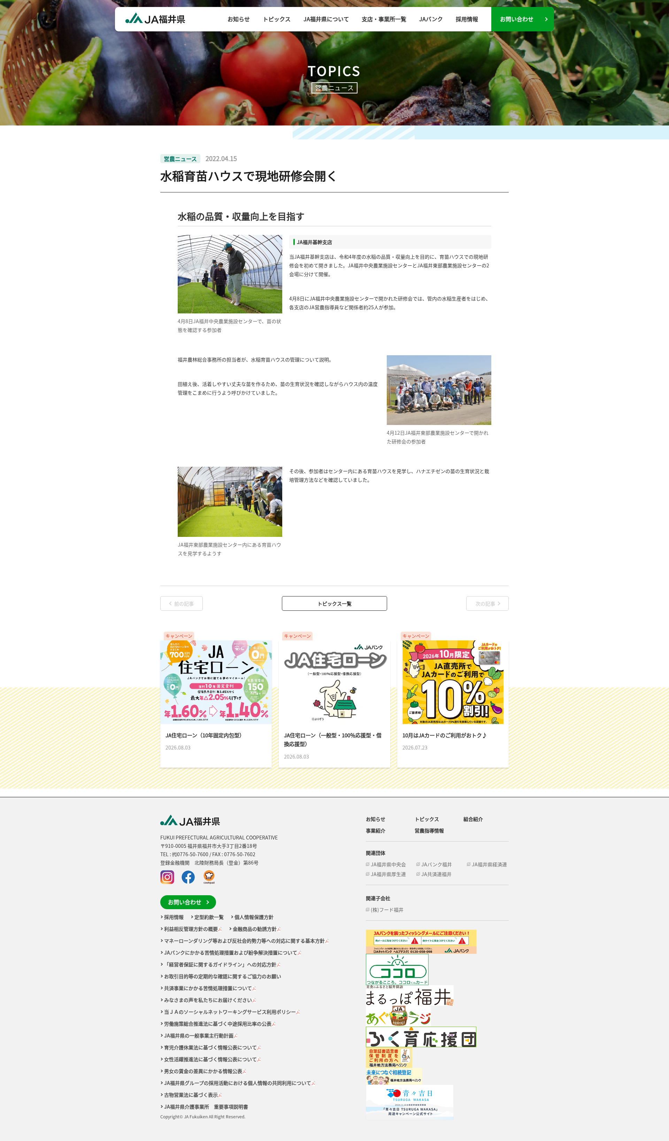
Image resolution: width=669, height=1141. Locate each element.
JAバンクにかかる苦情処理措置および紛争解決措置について (230, 952)
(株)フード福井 (387, 909)
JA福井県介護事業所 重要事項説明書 (206, 1106)
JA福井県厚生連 (388, 873)
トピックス (277, 19)
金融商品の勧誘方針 (255, 928)
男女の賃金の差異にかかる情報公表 (203, 1070)
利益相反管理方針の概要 (191, 928)
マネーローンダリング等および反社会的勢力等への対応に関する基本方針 (244, 940)
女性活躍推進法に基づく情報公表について (210, 1059)
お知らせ (239, 19)
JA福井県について (326, 19)
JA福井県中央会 (388, 864)
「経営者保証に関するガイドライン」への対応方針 (220, 964)
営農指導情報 (429, 830)
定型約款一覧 (209, 916)
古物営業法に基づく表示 (191, 1094)
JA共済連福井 (436, 873)
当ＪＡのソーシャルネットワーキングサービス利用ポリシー (230, 1011)
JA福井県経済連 (489, 864)
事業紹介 (375, 830)
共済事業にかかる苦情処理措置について (208, 987)
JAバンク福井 (436, 864)
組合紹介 (473, 818)
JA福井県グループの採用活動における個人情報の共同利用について (237, 1082)
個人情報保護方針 (254, 916)
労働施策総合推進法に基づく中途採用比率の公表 (217, 1023)
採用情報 (467, 19)
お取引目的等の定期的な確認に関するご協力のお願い (222, 976)
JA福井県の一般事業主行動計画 (198, 1035)
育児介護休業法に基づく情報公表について (210, 1047)
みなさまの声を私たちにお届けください (208, 999)
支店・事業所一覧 (384, 19)
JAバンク (431, 19)
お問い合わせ (516, 19)
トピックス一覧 (334, 603)
